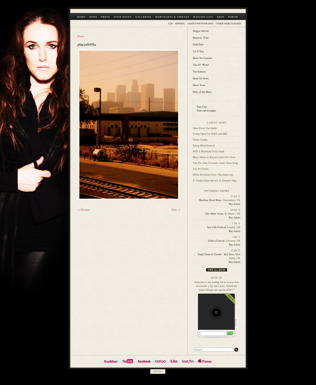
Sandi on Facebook (144, 361)
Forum (233, 16)
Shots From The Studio (205, 128)
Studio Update (200, 139)
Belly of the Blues (202, 92)
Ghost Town (199, 85)
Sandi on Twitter (111, 361)
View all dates (216, 269)
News (93, 16)
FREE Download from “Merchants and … (214, 174)
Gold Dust (198, 44)
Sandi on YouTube (128, 361)
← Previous (84, 209)
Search (236, 350)
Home (81, 16)
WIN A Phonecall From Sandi (208, 151)
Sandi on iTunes (205, 361)
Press (105, 16)
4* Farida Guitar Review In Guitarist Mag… (216, 180)
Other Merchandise (228, 23)
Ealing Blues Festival (204, 145)
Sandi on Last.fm (187, 361)
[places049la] (129, 202)
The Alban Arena (214, 213)
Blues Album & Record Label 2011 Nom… (215, 157)
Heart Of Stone (200, 78)
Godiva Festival (216, 240)
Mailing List (203, 16)
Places (81, 36)
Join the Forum (200, 168)
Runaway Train (200, 37)
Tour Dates (122, 16)
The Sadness (199, 71)
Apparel (180, 23)
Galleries (143, 16)
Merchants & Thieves (172, 16)
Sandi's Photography (200, 23)
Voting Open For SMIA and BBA (210, 133)
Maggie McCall (201, 31)
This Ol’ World (201, 64)
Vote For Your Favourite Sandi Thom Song (215, 163)
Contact (158, 371)
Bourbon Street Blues (210, 200)
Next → (176, 209)
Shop (220, 16)
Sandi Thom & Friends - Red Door (216, 254)
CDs (170, 23)
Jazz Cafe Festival (216, 227)
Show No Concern (202, 58)
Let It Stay (198, 51)
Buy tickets (234, 204)
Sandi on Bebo (160, 361)
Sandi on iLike (174, 361)
